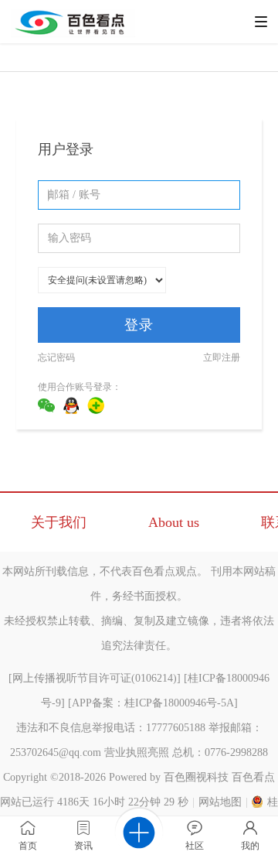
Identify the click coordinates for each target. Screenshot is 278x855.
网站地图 (220, 802)
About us (173, 522)
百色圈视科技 (196, 777)
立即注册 (221, 357)
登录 (139, 325)
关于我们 (58, 522)
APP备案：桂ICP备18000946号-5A (153, 703)
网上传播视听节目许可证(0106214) (94, 678)
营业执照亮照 (136, 752)
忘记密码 (56, 357)
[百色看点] (73, 34)
